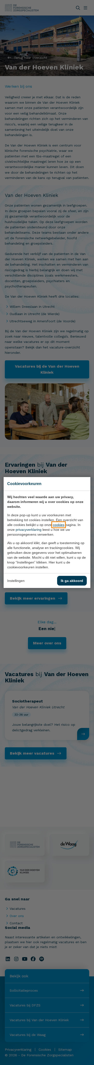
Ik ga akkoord (72, 581)
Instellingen (16, 581)
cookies (58, 525)
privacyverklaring (28, 530)
